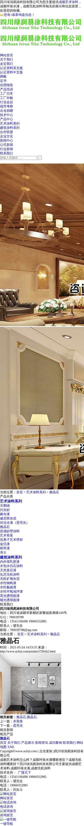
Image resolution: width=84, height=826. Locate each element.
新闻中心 (6, 140)
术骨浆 (18, 721)
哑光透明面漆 (10, 600)
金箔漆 (5, 544)
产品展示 (27, 742)
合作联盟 (6, 132)
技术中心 (6, 115)
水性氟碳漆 (8, 587)
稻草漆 (5, 548)
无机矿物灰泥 (10, 578)
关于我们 (6, 59)
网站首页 (6, 55)
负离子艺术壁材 (11, 539)
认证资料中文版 (11, 72)
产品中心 (6, 119)
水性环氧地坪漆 (11, 591)
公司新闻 (6, 144)
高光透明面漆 (10, 595)
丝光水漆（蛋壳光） (14, 522)
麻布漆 (5, 514)
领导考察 (6, 106)
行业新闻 (6, 149)
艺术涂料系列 (10, 123)
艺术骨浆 (6, 535)
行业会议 (6, 102)
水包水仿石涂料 (11, 566)
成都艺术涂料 (68, 2)
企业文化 (6, 136)
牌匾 (3, 76)
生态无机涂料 (10, 574)
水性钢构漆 (8, 583)
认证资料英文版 (11, 68)
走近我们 (6, 63)
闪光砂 (5, 510)
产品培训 (6, 89)
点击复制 (45, 751)
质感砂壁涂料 (10, 531)
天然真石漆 (8, 570)
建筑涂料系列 (10, 127)
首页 (19, 492)
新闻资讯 (41, 742)
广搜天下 (24, 772)
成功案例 (55, 742)
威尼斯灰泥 (8, 518)
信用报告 (6, 85)
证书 (3, 80)
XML (11, 747)
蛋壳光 (18, 725)
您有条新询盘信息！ (19, 14)
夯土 (3, 552)
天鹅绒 (5, 505)
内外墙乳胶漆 (10, 561)
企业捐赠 (6, 110)
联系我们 (6, 153)
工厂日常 (6, 93)
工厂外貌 (6, 98)
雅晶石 (54, 492)
